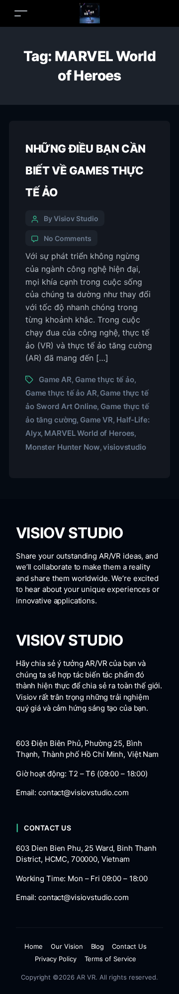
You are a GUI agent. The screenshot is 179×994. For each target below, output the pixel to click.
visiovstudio (124, 447)
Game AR (55, 379)
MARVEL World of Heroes (89, 433)
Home (33, 946)
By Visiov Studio (71, 218)
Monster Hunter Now (62, 447)
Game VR (96, 419)
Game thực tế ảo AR (61, 393)
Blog (97, 946)
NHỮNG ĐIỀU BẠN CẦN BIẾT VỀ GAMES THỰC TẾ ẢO (85, 170)
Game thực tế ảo (104, 379)
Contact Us (129, 946)
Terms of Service (110, 959)
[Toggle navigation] (21, 13)
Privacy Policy (56, 959)
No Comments (67, 238)
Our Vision (67, 946)
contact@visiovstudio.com (83, 792)
